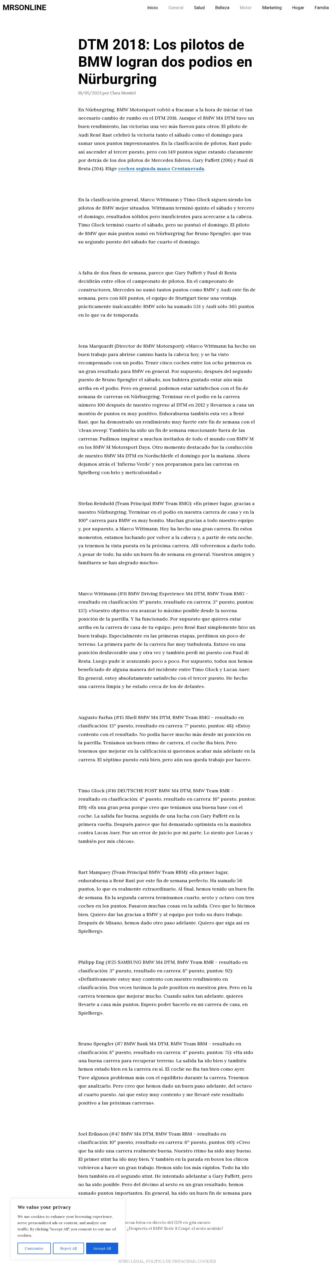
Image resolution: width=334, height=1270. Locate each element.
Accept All (102, 1248)
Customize (34, 1248)
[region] (67, 1229)
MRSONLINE (24, 8)
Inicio (152, 7)
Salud (199, 7)
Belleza (222, 7)
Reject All (68, 1248)
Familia (322, 7)
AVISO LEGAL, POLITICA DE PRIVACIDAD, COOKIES (167, 1261)
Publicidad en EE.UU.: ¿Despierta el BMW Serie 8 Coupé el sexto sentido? (154, 1228)
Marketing (272, 7)
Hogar (298, 7)
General (175, 7)
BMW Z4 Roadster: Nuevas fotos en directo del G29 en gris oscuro (147, 1222)
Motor (246, 7)
